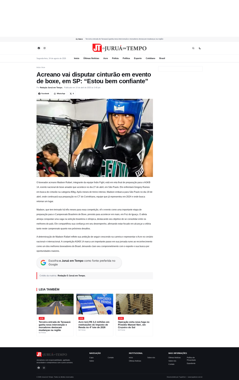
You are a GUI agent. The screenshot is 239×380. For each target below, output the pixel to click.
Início (39, 67)
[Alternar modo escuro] (199, 48)
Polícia (115, 58)
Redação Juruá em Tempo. (51, 88)
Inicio (76, 58)
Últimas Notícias (91, 58)
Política (126, 58)
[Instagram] (44, 48)
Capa (91, 358)
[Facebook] (39, 48)
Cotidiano (150, 58)
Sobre (91, 361)
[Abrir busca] (193, 48)
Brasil (162, 58)
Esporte (138, 58)
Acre (105, 58)
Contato (111, 358)
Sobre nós (151, 358)
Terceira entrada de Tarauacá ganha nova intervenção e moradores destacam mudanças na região (124, 39)
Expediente (191, 363)
